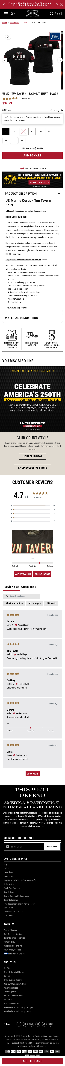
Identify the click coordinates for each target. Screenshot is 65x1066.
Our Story (7, 968)
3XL (49, 132)
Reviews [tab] (11, 587)
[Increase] (21, 140)
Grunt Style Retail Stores (14, 972)
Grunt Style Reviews (12, 1003)
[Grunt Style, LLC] (32, 13)
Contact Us (8, 908)
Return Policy (9, 876)
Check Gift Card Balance (13, 911)
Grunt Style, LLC (27, 1036)
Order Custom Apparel (13, 980)
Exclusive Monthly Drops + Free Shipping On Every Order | (30, 4)
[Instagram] (31, 1024)
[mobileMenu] (5, 13)
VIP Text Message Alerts (13, 995)
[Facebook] (19, 1024)
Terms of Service (10, 930)
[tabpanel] (32, 686)
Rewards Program (11, 900)
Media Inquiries (10, 991)
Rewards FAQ (9, 872)
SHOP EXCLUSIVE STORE (32, 467)
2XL (40, 132)
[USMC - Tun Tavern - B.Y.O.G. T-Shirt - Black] (8, 36)
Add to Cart (32, 1061)
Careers (7, 976)
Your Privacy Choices (12, 950)
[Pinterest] (37, 1024)
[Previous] (4, 4)
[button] (32, 506)
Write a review (42, 574)
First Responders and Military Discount (19, 904)
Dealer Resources (11, 988)
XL (32, 132)
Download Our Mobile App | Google (18, 1007)
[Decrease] (5, 140)
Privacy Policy (9, 942)
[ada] (12, 13)
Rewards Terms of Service (14, 938)
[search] (51, 14)
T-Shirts (25, 23)
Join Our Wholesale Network (15, 984)
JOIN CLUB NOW (32, 456)
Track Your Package (12, 888)
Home (4, 23)
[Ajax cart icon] (61, 14)
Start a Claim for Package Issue (16, 896)
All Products (14, 23)
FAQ (5, 864)
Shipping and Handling (13, 946)
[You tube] (50, 1024)
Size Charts (8, 915)
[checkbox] (51, 603)
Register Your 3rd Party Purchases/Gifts (20, 880)
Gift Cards (8, 999)
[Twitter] (25, 1024)
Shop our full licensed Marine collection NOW (23, 259)
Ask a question (23, 574)
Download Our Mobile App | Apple (17, 1011)
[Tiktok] (44, 1024)
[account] (56, 14)
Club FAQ (7, 868)
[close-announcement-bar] (61, 4)
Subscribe (52, 846)
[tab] (28, 587)
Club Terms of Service (13, 934)
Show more (32, 773)
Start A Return (9, 892)
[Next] (56, 4)
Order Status (9, 884)
